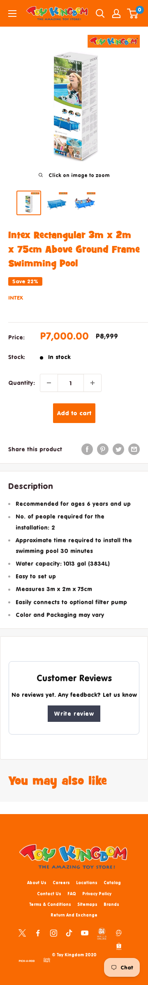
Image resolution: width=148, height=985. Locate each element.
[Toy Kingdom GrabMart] (47, 959)
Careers (61, 882)
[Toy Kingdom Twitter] (22, 932)
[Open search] (100, 13)
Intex (15, 297)
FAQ (71, 893)
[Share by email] (134, 449)
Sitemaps (87, 904)
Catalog (112, 882)
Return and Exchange (74, 914)
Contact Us (49, 893)
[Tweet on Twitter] (118, 449)
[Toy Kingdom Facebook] (38, 932)
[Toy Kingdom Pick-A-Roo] (26, 959)
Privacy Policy (96, 893)
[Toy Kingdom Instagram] (53, 932)
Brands (111, 904)
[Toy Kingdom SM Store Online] (102, 933)
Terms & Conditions (50, 904)
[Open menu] (12, 13)
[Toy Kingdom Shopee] (119, 946)
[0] (133, 13)
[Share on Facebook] (87, 449)
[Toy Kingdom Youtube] (84, 932)
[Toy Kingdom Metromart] (119, 932)
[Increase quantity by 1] (92, 382)
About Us (36, 882)
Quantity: (21, 382)
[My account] (116, 13)
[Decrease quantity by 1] (49, 382)
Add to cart (74, 413)
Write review (74, 713)
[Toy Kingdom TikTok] (69, 932)
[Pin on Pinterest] (103, 449)
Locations (86, 882)
